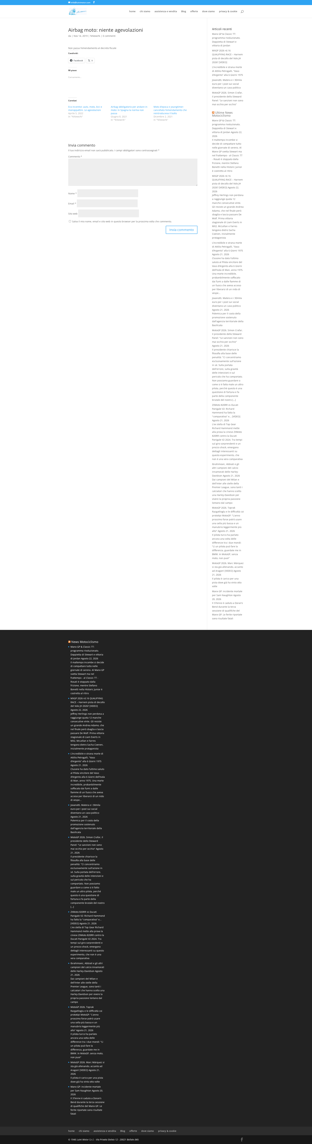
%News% (95, 35)
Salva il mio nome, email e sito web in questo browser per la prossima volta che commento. (122, 221)
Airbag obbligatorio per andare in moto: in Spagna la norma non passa (129, 110)
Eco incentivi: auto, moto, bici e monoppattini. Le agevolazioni (85, 108)
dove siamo (208, 11)
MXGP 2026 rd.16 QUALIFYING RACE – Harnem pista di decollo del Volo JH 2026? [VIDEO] (88, 702)
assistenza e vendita (166, 11)
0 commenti (109, 35)
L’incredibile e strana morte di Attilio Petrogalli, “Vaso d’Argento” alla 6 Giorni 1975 (227, 71)
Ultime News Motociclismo (222, 114)
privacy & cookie (228, 11)
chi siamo (145, 11)
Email (72, 203)
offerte (194, 11)
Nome (72, 193)
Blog (183, 11)
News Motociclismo (84, 642)
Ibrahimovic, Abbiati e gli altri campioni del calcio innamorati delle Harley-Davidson (87, 967)
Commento (75, 156)
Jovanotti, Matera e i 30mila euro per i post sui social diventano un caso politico (227, 83)
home (132, 11)
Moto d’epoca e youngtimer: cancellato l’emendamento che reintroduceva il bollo (170, 110)
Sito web (73, 213)
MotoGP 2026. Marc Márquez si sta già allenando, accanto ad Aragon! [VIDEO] (228, 567)
